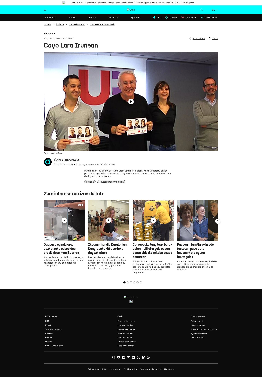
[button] (217, 221)
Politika (90, 181)
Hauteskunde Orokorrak (111, 181)
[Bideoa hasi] (131, 101)
